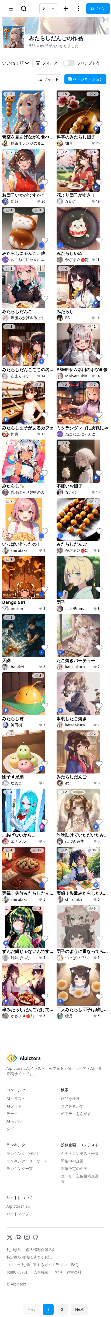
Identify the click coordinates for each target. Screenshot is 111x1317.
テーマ (12, 1113)
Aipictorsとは (18, 1206)
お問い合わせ (17, 1272)
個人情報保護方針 (41, 1249)
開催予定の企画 (74, 1168)
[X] (9, 1237)
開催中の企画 (72, 1160)
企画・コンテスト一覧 (80, 1153)
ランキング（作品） (23, 1153)
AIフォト (14, 1106)
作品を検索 (70, 1098)
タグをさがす (72, 1106)
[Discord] (18, 1237)
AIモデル (14, 1121)
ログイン (98, 8)
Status (57, 1272)
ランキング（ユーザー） (27, 1160)
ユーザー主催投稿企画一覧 (81, 1178)
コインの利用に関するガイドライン (36, 1264)
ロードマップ (17, 1213)
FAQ (74, 1264)
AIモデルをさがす (76, 1113)
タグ (10, 1128)
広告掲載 (40, 1272)
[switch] (69, 63)
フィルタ (49, 62)
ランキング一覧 (19, 1168)
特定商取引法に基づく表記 (29, 1257)
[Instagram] (27, 1237)
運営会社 (74, 1272)
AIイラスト (15, 1098)
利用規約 (14, 1249)
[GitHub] (35, 1237)
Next (79, 1309)
